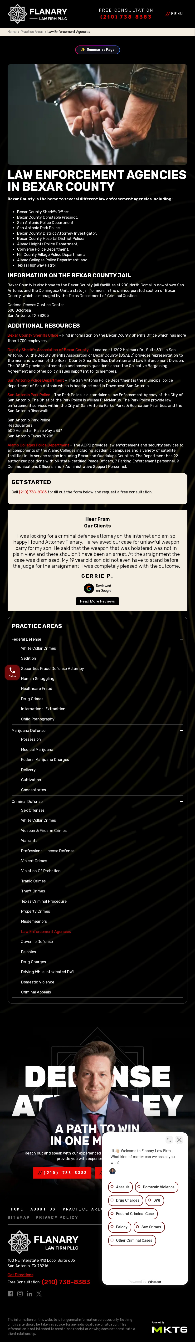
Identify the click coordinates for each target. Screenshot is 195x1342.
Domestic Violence (37, 982)
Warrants (29, 840)
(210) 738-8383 (126, 17)
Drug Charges (33, 962)
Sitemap (19, 1218)
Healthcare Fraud (36, 688)
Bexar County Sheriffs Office (33, 335)
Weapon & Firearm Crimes (44, 830)
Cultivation (31, 780)
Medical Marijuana (37, 749)
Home (12, 32)
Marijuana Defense (28, 730)
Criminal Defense (27, 801)
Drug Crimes (32, 699)
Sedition (28, 658)
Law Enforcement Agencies (46, 931)
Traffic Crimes (33, 881)
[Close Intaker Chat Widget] (179, 1140)
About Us (43, 1208)
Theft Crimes (33, 891)
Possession (31, 739)
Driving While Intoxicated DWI (47, 972)
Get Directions (20, 1275)
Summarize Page (97, 50)
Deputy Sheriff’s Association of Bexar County (48, 350)
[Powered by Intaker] (154, 1282)
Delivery (28, 770)
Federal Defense (26, 639)
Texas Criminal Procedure (44, 901)
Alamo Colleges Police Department (38, 445)
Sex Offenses (32, 810)
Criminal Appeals (36, 992)
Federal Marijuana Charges (45, 759)
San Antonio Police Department (36, 380)
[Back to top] (12, 12)
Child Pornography (37, 719)
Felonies (28, 952)
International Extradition (43, 709)
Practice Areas (32, 32)
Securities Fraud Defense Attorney (52, 668)
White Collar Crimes (38, 648)
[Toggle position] (169, 1140)
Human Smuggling (37, 678)
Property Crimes (35, 911)
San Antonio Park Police (29, 395)
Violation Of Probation (41, 871)
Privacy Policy (57, 1218)
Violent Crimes (34, 861)
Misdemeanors (34, 921)
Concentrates (33, 790)
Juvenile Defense (37, 941)
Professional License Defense (47, 851)
